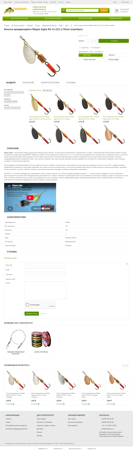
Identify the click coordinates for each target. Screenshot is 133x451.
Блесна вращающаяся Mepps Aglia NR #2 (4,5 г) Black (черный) (113, 118)
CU (12, 101)
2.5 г (10, 92)
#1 (102, 51)
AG (5, 101)
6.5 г (22, 92)
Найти (104, 10)
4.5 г (18, 92)
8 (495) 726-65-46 (38, 7)
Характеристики (50, 83)
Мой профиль (73, 425)
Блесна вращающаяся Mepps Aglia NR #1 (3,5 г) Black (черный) (88, 118)
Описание (28, 83)
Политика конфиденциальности (16, 429)
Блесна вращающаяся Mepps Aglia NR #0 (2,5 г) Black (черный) (64, 118)
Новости (8, 419)
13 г (9, 95)
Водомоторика (116, 18)
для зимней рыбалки (53, 18)
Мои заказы (72, 419)
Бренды (68, 2)
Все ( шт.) (47, 90)
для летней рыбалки (19, 18)
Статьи (8, 422)
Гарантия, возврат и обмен (39, 2)
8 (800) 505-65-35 (38, 9)
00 (5, 108)
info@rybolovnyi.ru (108, 429)
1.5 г (6, 92)
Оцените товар (10, 279)
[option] (16, 388)
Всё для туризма (85, 18)
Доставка (53, 2)
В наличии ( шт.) (35, 90)
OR (9, 101)
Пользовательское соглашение (16, 425)
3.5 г (14, 92)
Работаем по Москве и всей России (44, 12)
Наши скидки (8, 2)
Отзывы (71, 83)
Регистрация (125, 2)
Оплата (61, 2)
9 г (5, 95)
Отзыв (8, 283)
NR (16, 101)
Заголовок (9, 274)
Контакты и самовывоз (21, 2)
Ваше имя (9, 265)
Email (7, 270)
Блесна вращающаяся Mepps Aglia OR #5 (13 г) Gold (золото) (40, 118)
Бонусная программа (75, 422)
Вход (114, 2)
